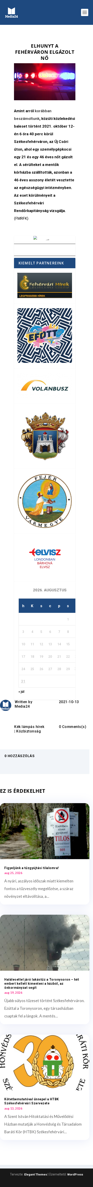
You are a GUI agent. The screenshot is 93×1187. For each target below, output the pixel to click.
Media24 (22, 706)
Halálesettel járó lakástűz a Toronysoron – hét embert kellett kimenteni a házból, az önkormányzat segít (41, 983)
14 (59, 644)
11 (32, 644)
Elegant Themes (35, 1174)
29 (68, 669)
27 (50, 669)
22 (68, 656)
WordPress (75, 1174)
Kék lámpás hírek (29, 727)
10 (23, 644)
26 (41, 669)
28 (59, 669)
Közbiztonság (28, 731)
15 (68, 644)
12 (41, 644)
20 (50, 656)
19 (41, 656)
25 (32, 669)
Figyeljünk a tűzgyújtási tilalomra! (31, 868)
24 (23, 669)
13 (50, 644)
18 (32, 656)
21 (59, 656)
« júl (21, 691)
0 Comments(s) (72, 727)
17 (23, 656)
